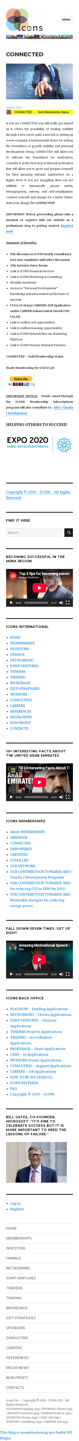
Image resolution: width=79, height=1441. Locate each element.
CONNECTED (20, 843)
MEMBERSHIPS (22, 643)
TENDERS (18, 672)
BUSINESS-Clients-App (57, 1409)
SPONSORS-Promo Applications (35, 1060)
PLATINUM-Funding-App (23, 1409)
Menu (66, 19)
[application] (39, 588)
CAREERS (17, 706)
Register (17, 1209)
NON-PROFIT (20, 723)
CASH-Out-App (49, 1417)
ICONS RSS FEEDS (24, 1083)
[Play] (11, 603)
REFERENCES (20, 711)
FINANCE (17, 654)
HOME (15, 637)
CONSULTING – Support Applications (40, 1066)
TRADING (18, 677)
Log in (15, 1203)
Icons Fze (12, 1400)
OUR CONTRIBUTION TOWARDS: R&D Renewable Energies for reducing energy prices (40, 900)
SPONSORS (18, 694)
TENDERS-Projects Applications (36, 1032)
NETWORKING (22, 660)
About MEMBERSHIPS (27, 832)
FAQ (13, 1089)
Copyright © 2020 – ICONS (32, 1094)
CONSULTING (21, 700)
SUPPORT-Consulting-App (23, 1422)
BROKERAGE (20, 683)
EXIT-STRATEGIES (24, 689)
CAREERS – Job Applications (33, 1071)
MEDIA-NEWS (21, 717)
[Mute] (61, 603)
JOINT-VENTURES (24, 666)
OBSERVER (18, 837)
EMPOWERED (21, 849)
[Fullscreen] (68, 603)
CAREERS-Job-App (56, 1422)
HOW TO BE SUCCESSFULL (31, 1077)
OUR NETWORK (22, 866)
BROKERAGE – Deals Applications (38, 1049)
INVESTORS (19, 649)
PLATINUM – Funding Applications (39, 1009)
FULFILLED (19, 860)
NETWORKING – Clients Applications (41, 1015)
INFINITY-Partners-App (23, 1413)
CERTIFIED (19, 855)
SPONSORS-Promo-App (21, 1417)
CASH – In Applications (29, 1054)
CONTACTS (19, 728)
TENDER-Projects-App (56, 1413)
